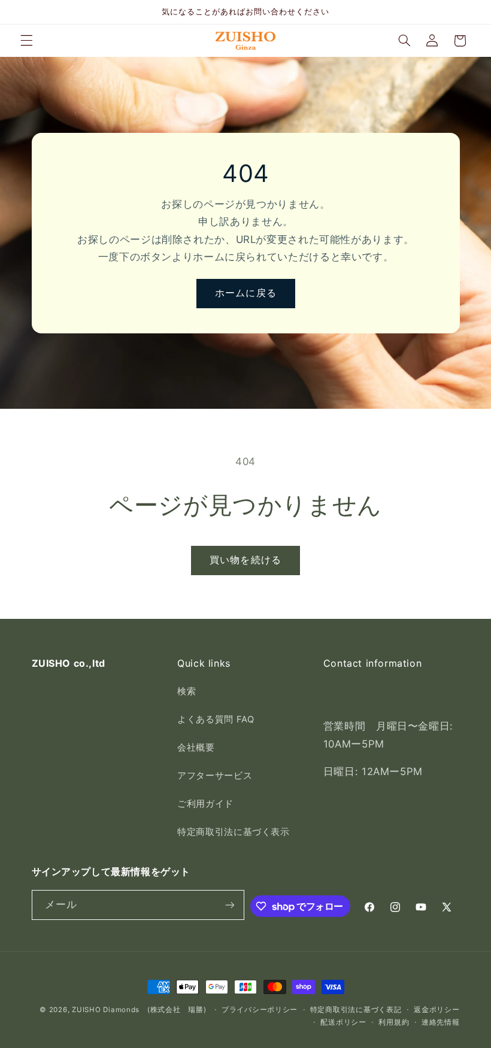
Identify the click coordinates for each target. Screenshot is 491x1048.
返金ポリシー (436, 1010)
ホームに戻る (245, 293)
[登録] (230, 904)
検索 (186, 691)
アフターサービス (214, 775)
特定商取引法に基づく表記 (356, 1010)
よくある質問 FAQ (215, 719)
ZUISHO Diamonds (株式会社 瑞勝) (139, 1010)
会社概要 (196, 747)
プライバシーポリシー (260, 1010)
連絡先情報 (441, 1022)
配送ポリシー (343, 1022)
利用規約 (393, 1022)
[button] (26, 40)
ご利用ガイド (205, 803)
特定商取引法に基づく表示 (233, 832)
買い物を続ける (245, 560)
